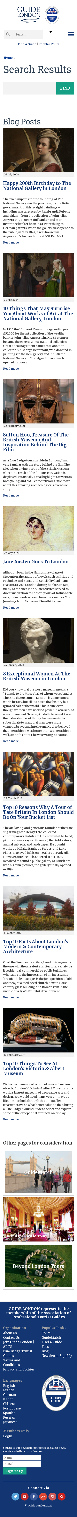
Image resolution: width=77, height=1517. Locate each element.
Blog (45, 1351)
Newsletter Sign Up (57, 1356)
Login (7, 1436)
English (9, 1386)
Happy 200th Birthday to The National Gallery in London (37, 185)
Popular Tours (49, 44)
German (9, 1395)
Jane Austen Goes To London (36, 562)
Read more (11, 242)
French (8, 1390)
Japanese (10, 1422)
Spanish (9, 1413)
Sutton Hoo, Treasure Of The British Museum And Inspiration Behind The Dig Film (36, 442)
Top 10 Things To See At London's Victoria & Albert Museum (33, 1068)
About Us (10, 1333)
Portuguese (12, 1408)
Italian (8, 1399)
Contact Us (11, 1338)
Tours (46, 1333)
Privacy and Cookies (19, 1369)
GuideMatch (51, 1338)
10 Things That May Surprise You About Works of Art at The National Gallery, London (38, 313)
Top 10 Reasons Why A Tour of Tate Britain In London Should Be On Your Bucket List (38, 812)
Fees (45, 1347)
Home (8, 57)
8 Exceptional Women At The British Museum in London (36, 676)
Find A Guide (27, 44)
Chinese (9, 1404)
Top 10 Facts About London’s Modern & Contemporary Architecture (35, 946)
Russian (9, 1417)
